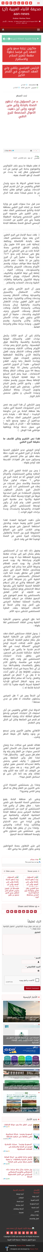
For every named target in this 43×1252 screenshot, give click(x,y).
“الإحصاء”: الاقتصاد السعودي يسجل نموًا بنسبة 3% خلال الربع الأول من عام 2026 (22, 1218)
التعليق (37, 1087)
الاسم (37, 1112)
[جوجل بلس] (11, 3)
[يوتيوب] (15, 3)
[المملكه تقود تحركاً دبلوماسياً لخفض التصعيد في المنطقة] (21, 1166)
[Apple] (30, 3)
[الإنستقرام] (23, 3)
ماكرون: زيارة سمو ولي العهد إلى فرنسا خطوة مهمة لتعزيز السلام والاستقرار (21, 54)
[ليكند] (19, 3)
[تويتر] (7, 3)
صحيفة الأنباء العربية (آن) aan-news (21, 11)
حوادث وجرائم (34, 1014)
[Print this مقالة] (31, 305)
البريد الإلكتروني (33, 1121)
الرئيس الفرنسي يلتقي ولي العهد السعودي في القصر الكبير (21, 71)
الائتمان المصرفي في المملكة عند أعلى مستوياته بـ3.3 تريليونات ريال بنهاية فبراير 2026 (21, 1241)
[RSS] (3, 3)
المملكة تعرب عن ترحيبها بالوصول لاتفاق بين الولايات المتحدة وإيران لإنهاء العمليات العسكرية (22, 1195)
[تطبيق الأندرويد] (27, 3)
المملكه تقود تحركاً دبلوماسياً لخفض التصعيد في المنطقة (23, 1173)
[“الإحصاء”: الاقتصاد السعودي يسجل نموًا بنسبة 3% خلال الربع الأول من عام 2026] (21, 1211)
